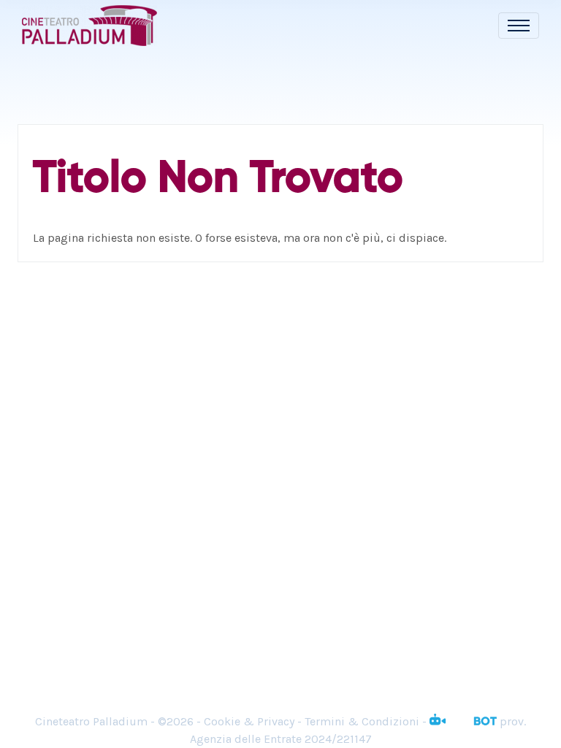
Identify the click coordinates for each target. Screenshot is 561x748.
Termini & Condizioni (362, 721)
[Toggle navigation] (518, 25)
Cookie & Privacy (249, 721)
